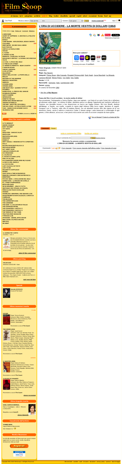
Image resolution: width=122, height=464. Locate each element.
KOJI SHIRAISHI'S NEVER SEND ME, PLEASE (16, 160)
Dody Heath (89, 75)
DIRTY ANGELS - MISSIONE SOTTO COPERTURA (18, 141)
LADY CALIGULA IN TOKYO (11, 166)
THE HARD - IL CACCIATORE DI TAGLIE (15, 204)
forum (100, 16)
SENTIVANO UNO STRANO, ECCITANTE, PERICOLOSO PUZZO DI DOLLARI (15, 189)
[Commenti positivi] (57, 148)
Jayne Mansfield (99, 75)
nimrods (6, 82)
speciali (72, 16)
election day (7, 47)
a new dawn (7, 34)
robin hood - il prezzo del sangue (15, 91)
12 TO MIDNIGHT (8, 123)
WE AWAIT (6, 223)
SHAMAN (5, 191)
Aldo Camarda (61, 75)
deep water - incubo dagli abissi (14, 45)
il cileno (6, 52)
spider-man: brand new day (13, 100)
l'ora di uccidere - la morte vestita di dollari (73, 26)
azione (47, 85)
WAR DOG (6, 221)
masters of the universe (12, 78)
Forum (53, 128)
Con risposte (66, 148)
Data (12, 31)
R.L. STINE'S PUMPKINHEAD (11, 182)
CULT (4, 130)
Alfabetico (32, 31)
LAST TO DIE (7, 168)
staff (80, 461)
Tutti (53, 148)
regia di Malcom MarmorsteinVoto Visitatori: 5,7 (11, 426)
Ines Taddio (75, 78)
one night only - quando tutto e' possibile (15, 88)
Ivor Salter (66, 78)
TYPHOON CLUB (8, 216)
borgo (5, 39)
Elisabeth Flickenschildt (75, 75)
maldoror (6, 73)
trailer (56, 16)
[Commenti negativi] (59, 148)
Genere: (65, 21)
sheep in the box (9, 99)
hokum (5, 51)
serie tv (45, 16)
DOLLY (5, 143)
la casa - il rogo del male (12, 62)
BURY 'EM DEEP (8, 127)
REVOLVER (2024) (8, 184)
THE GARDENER (8, 203)
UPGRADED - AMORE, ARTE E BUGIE (14, 217)
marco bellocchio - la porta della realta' (16, 75)
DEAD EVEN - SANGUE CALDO (12, 132)
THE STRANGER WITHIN (10, 206)
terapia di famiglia (10, 102)
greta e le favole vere (11, 49)
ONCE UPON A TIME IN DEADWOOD (14, 173)
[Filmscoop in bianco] (117, 21)
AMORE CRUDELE (8, 125)
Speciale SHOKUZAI (17, 289)
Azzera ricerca (100, 138)
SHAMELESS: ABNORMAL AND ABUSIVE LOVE (17, 193)
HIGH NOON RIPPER (9, 147)
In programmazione (19, 26)
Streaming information (79, 64)
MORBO (5, 171)
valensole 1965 (8, 110)
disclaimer (93, 461)
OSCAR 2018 (7, 262)
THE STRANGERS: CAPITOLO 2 (13, 208)
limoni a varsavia (9, 69)
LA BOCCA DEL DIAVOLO (11, 162)
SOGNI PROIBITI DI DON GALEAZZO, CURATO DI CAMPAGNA (18, 196)
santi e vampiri (8, 95)
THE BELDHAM (7, 199)
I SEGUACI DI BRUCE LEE (11, 151)
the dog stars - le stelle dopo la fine (17, 106)
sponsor (108, 461)
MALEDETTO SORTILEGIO (11, 169)
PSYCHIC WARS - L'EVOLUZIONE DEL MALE (16, 179)
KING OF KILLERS (8, 158)
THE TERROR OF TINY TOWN (12, 212)
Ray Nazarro (48, 73)
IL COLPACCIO (7, 155)
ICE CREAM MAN (8, 153)
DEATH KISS (6, 134)
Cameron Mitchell (45, 78)
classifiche (64, 16)
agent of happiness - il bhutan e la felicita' (19, 36)
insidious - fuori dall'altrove (14, 56)
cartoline (75, 461)
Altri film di (49, 93)
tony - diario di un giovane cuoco (15, 108)
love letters (7, 71)
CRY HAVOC (6, 129)
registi (78, 16)
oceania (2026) (8, 84)
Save (108, 35)
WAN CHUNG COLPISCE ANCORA (13, 219)
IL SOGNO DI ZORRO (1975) (11, 156)
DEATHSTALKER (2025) (10, 136)
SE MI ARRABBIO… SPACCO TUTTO (14, 186)
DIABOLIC (6, 140)
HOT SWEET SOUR (8, 149)
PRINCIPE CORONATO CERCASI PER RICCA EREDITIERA (16, 176)
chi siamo (86, 461)
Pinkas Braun (51, 75)
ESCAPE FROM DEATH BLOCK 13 (13, 145)
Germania (52, 83)
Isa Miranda (110, 75)
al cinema (14, 16)
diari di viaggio (116, 461)
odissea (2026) (8, 86)
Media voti (18, 31)
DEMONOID (6, 138)
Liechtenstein (65, 83)
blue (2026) (6, 38)
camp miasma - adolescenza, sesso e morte (19, 41)
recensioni (93, 16)
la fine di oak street (10, 64)
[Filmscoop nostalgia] (119, 21)
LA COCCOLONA (8, 164)
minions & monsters (10, 80)
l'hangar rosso (9, 67)
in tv (21, 16)
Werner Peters (57, 78)
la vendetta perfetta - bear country (16, 65)
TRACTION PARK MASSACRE (12, 214)
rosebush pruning (9, 93)
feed (105, 16)
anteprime (29, 16)
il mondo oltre (8, 54)
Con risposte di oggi (108, 148)
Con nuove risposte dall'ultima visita (86, 148)
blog (50, 16)
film (36, 113)
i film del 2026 (68, 461)
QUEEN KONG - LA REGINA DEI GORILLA (16, 181)
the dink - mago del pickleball (14, 104)
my (110, 16)
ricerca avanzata (98, 21)
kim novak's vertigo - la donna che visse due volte (19, 59)
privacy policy (101, 461)
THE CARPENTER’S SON (10, 201)
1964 (112, 26)
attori (85, 16)
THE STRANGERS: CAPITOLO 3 (13, 210)
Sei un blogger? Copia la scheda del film (105, 117)
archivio (37, 16)
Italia (58, 83)
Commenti (45, 128)
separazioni (7, 97)
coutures (6, 43)
